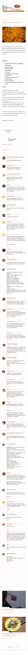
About (8, 14)
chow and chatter (11, 269)
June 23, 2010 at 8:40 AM (16, 249)
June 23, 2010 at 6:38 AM (15, 214)
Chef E (8, 473)
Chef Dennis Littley (11, 357)
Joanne (8, 249)
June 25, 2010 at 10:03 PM (17, 523)
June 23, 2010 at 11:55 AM (12, 299)
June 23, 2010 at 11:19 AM (12, 270)
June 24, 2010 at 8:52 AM (20, 421)
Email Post (8, 149)
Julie (8, 531)
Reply (8, 162)
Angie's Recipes (11, 421)
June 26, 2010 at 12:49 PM (15, 545)
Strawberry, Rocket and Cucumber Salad (12, 634)
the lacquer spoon (11, 204)
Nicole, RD (9, 332)
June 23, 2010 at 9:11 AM (12, 260)
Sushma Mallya (10, 196)
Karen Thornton (10, 501)
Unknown (9, 221)
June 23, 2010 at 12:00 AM (16, 185)
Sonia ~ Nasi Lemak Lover (13, 174)
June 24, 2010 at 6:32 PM (16, 473)
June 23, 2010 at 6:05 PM (12, 345)
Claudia (8, 185)
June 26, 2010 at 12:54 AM (14, 531)
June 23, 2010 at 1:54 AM (20, 196)
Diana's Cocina (10, 371)
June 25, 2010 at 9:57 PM (12, 515)
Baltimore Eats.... (9, 610)
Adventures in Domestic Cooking (15, 157)
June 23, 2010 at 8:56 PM (18, 379)
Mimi (8, 545)
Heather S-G (10, 309)
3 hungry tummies (11, 259)
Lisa (8, 234)
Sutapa (8, 402)
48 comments (9, 638)
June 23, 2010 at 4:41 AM (12, 206)
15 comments (8, 612)
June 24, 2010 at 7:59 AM (16, 410)
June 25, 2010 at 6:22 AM (20, 501)
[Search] (25, 2)
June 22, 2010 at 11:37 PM (20, 165)
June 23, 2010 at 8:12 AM (17, 221)
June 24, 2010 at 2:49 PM (12, 445)
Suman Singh (10, 321)
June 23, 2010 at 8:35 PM (19, 371)
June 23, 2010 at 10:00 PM (15, 389)
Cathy (8, 389)
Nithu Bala (9, 523)
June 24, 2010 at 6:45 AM (16, 402)
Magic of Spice (10, 165)
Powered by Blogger (15, 647)
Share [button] (3, 149)
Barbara (8, 410)
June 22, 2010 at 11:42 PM (12, 175)
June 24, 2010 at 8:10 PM (12, 490)
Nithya (8, 214)
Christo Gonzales (11, 298)
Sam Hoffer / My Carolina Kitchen (15, 433)
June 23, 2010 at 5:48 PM (17, 332)
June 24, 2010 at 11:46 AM (12, 434)
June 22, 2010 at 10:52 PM (12, 158)
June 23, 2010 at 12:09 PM (18, 309)
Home (4, 14)
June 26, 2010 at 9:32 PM (12, 554)
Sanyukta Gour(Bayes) (12, 344)
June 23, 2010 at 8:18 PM (12, 358)
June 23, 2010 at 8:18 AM (14, 234)
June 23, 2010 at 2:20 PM (19, 321)
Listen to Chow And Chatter (8, 132)
